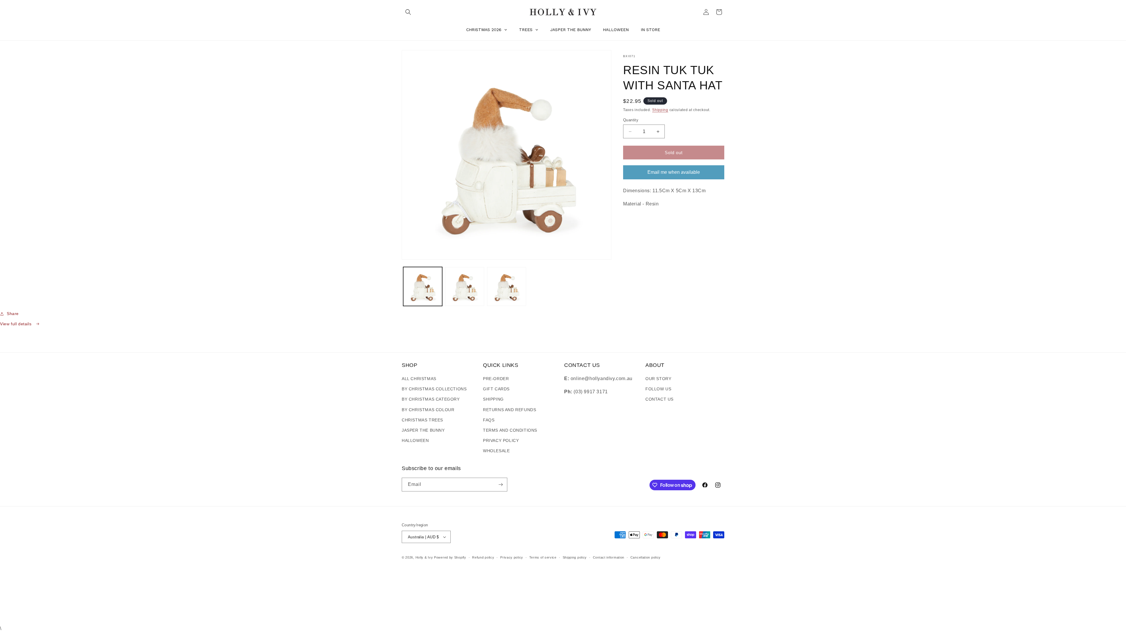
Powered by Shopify (450, 557)
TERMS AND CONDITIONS (510, 430)
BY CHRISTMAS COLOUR (428, 409)
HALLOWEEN (415, 440)
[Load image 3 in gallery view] (506, 286)
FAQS (488, 420)
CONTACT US (659, 399)
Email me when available (673, 172)
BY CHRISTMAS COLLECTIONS (434, 389)
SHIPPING (493, 399)
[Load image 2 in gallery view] (464, 286)
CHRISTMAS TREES (422, 420)
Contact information (608, 557)
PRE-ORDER (496, 378)
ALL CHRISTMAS (419, 378)
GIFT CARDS (496, 389)
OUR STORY (658, 378)
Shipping (660, 110)
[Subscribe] (500, 484)
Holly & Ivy (425, 557)
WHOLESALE (496, 450)
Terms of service (543, 557)
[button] (408, 12)
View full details (16, 323)
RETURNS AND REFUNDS (509, 409)
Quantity (630, 120)
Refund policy (483, 557)
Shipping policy (575, 557)
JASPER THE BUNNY (423, 430)
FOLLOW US (658, 389)
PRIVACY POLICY (501, 440)
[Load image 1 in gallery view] (422, 286)
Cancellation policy (645, 557)
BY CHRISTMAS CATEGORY (431, 399)
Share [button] (13, 313)
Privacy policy (511, 557)
